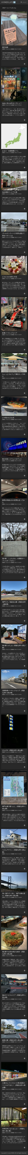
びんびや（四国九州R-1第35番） (13, 750)
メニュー (24, 2)
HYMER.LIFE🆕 (8, 2)
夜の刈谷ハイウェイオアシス (12, 459)
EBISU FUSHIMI (17, 49)
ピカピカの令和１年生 (9, 277)
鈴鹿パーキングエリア (9, 333)
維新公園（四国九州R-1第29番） (13, 1040)
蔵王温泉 (5, 47)
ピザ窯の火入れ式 (8, 418)
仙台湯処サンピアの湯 (9, 192)
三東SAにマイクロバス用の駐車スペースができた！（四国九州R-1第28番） (13, 1085)
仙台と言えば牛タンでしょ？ (12, 103)
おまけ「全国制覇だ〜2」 (10, 151)
